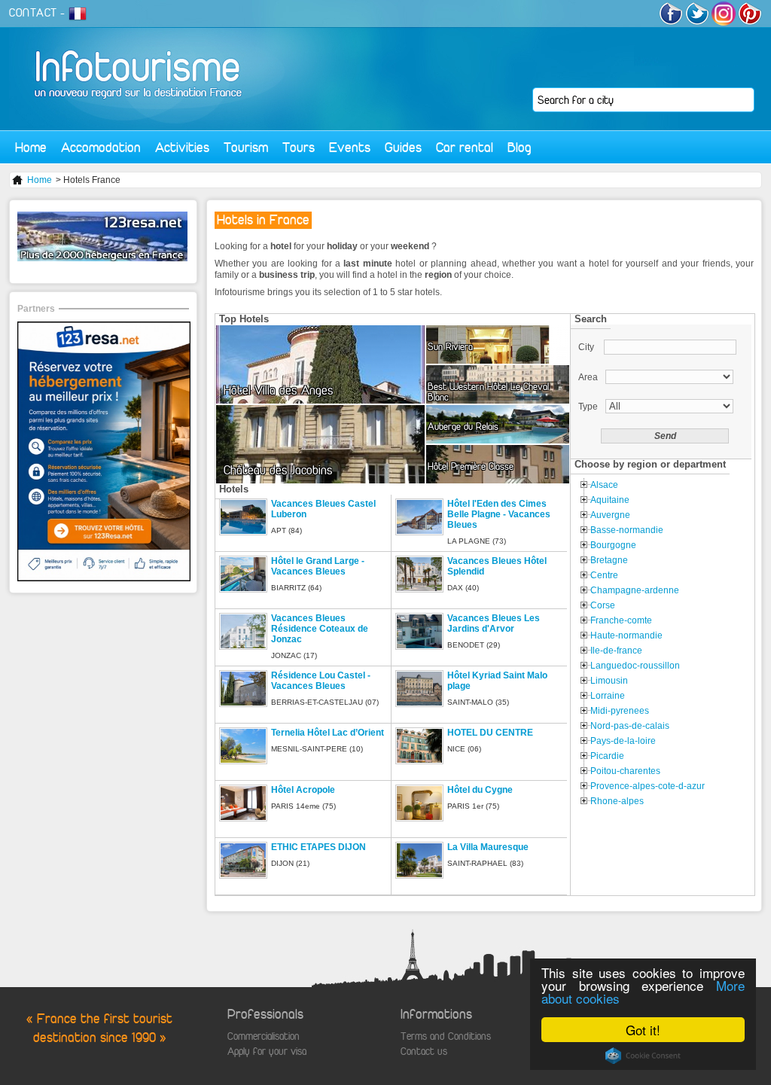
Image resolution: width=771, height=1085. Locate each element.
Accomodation (101, 147)
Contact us (424, 1051)
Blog (519, 147)
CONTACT (33, 13)
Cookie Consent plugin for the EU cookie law (643, 1055)
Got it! (643, 1029)
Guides (403, 147)
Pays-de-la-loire (623, 741)
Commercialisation (263, 1036)
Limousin (609, 680)
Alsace (604, 485)
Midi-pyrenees (619, 711)
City (587, 347)
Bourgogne (613, 545)
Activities (182, 147)
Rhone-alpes (617, 801)
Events (349, 147)
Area (588, 377)
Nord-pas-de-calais (629, 726)
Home (31, 147)
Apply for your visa (266, 1051)
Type (588, 406)
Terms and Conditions (446, 1036)
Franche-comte (621, 620)
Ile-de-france (616, 650)
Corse (602, 605)
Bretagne (609, 560)
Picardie (607, 756)
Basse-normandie (626, 530)
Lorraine (607, 695)
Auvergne (610, 515)
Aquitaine (609, 500)
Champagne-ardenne (634, 590)
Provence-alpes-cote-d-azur (647, 786)
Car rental (464, 147)
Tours (298, 147)
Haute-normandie (626, 635)
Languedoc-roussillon (635, 665)
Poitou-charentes (625, 771)
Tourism (246, 147)
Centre (604, 575)
